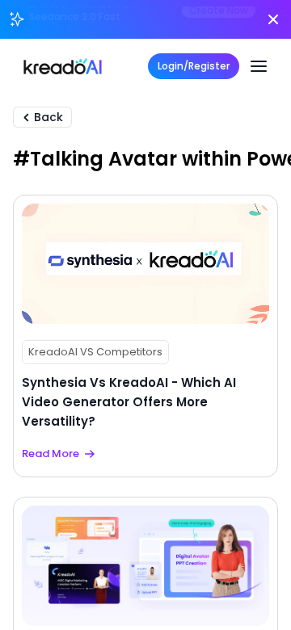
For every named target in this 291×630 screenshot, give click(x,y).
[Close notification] (273, 19)
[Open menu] (258, 66)
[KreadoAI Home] (63, 66)
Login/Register (194, 66)
